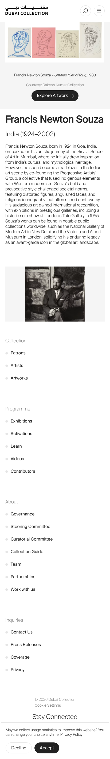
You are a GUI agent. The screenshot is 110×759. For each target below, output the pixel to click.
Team (13, 564)
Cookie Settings (48, 705)
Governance (20, 514)
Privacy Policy (71, 734)
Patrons (15, 353)
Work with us (20, 589)
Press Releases (23, 644)
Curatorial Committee (29, 539)
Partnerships (20, 577)
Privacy (15, 669)
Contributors (20, 471)
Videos (14, 458)
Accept (47, 748)
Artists (14, 365)
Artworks (16, 378)
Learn (13, 446)
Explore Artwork (52, 95)
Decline (18, 748)
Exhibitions (18, 421)
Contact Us (19, 632)
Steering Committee (27, 526)
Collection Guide (24, 551)
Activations (18, 433)
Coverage (17, 657)
